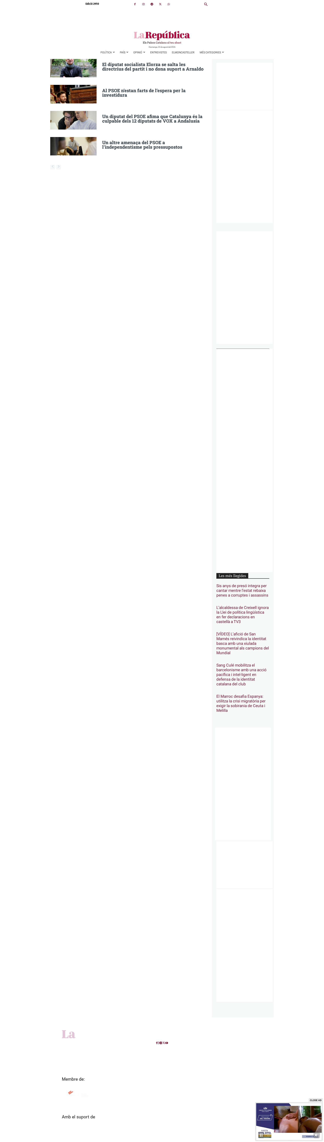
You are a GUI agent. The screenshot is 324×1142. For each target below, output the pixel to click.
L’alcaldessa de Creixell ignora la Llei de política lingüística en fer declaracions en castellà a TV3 (242, 615)
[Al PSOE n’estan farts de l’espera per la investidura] (73, 94)
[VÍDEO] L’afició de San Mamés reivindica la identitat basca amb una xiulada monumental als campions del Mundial (242, 643)
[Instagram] (143, 4)
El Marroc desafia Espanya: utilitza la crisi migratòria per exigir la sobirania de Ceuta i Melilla (241, 703)
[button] (205, 4)
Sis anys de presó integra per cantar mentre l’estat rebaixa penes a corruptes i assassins (242, 590)
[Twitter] (160, 4)
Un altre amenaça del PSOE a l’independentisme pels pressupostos (142, 144)
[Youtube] (166, 1043)
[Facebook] (135, 4)
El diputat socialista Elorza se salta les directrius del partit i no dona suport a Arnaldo (153, 66)
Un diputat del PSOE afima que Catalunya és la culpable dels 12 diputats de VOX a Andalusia (152, 118)
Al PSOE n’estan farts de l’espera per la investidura (144, 92)
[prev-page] (52, 167)
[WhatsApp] (168, 4)
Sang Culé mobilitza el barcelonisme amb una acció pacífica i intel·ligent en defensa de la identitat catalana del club (241, 674)
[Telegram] (151, 4)
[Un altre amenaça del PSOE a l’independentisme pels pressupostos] (73, 146)
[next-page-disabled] (58, 167)
